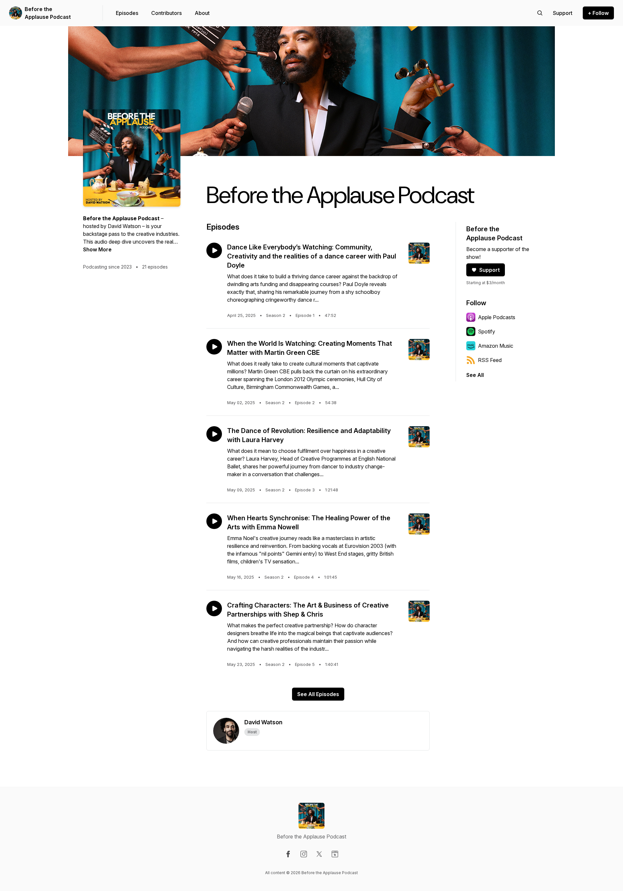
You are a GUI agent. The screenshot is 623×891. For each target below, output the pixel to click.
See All (475, 375)
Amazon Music (495, 346)
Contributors (166, 13)
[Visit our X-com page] (319, 854)
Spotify (486, 331)
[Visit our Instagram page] (303, 854)
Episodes (127, 13)
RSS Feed (490, 360)
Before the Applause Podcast (48, 13)
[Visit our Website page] (335, 854)
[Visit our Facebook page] (288, 854)
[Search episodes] (540, 13)
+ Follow (598, 13)
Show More (97, 249)
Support (489, 270)
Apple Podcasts (496, 317)
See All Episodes (318, 694)
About (202, 13)
